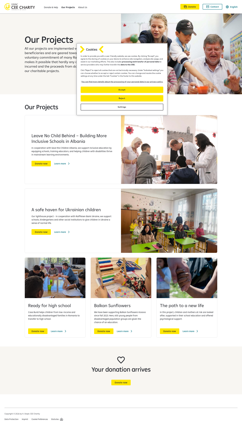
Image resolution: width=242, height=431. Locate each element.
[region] (121, 79)
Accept (121, 89)
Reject (122, 98)
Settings (122, 107)
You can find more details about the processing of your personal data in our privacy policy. (122, 81)
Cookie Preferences (40, 419)
